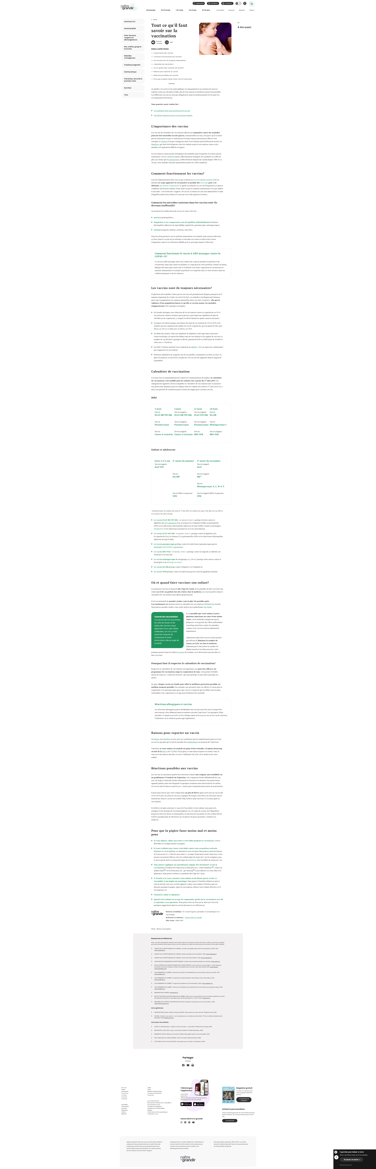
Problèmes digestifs (132, 65)
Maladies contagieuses (129, 57)
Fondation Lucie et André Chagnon (141, 1150)
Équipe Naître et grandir (193, 918)
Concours (228, 3)
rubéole (194, 347)
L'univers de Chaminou (154, 1093)
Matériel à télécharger (154, 1091)
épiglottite (159, 529)
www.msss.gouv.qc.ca (161, 1003)
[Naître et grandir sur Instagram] (181, 1122)
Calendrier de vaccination (164, 64)
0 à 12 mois (165, 10)
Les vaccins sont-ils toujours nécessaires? (170, 60)
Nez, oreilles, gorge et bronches (132, 48)
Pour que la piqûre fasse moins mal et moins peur (173, 79)
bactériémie (168, 547)
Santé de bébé (130, 28)
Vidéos (251, 10)
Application (200, 3)
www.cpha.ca (215, 961)
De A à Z (124, 1088)
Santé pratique (130, 72)
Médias (149, 1110)
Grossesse (150, 10)
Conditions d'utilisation (154, 1106)
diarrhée (166, 739)
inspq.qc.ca (206, 998)
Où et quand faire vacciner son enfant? (169, 68)
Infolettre (214, 3)
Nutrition (127, 88)
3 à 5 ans (193, 10)
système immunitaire (170, 185)
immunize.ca (174, 993)
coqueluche (171, 523)
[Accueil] (129, 7)
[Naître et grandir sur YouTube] (193, 1122)
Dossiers (232, 10)
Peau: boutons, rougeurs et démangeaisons (130, 37)
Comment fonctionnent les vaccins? (168, 57)
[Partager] (183, 1065)
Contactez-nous (152, 1114)
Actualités (220, 10)
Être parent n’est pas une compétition (159, 1103)
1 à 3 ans (179, 10)
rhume (156, 739)
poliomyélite (174, 159)
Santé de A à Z (129, 22)
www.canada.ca (159, 950)
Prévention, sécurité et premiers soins (133, 80)
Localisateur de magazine (244, 1099)
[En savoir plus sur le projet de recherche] (336, 1157)
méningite (158, 547)
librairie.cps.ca (169, 1018)
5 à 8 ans (206, 10)
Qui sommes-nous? (153, 1105)
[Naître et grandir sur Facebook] (185, 1122)
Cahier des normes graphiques (157, 1112)
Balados (242, 10)
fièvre (164, 751)
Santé (155, 20)
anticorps (204, 182)
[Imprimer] (192, 1065)
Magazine (124, 1110)
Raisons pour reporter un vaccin (166, 72)
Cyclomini (150, 1095)
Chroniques (125, 1106)
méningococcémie (174, 562)
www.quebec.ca (159, 974)
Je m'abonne (230, 1121)
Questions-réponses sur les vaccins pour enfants (173, 115)
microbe (196, 180)
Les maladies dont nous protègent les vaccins (172, 110)
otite (178, 739)
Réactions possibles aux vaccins (166, 75)
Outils (149, 1088)
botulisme (192, 860)
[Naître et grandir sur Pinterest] (189, 1122)
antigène (209, 180)
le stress (181, 652)
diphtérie (155, 144)
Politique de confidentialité (155, 1108)
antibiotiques (192, 742)
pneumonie (178, 547)
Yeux (126, 95)
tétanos (164, 141)
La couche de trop (153, 1101)
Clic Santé (207, 607)
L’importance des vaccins (163, 53)
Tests (149, 1089)
